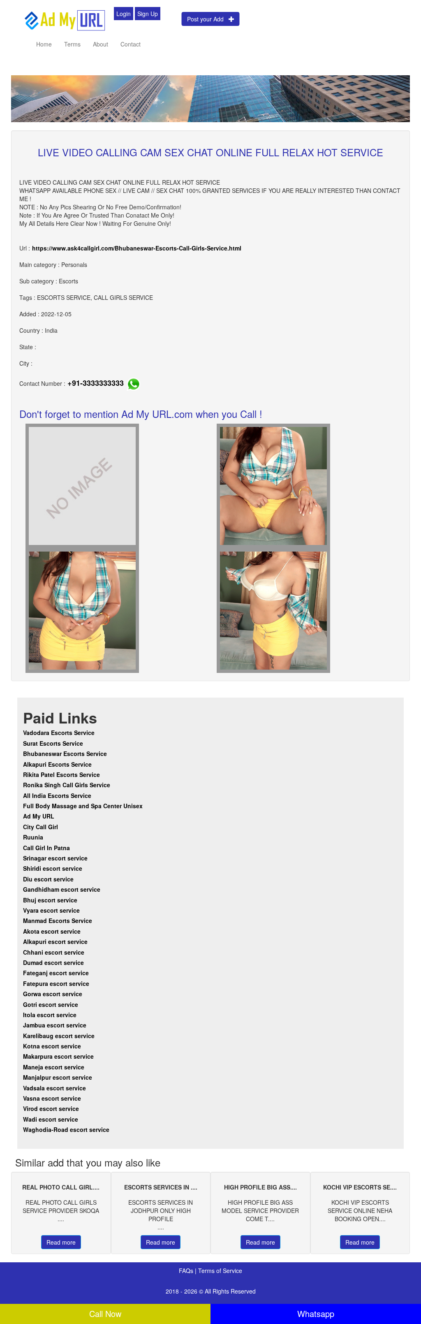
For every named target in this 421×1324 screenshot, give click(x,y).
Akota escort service (52, 931)
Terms (72, 44)
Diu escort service (48, 879)
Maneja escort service (53, 1067)
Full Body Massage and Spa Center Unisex (83, 806)
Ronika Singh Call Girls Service (66, 785)
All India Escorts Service (57, 795)
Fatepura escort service (56, 983)
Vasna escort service (52, 1098)
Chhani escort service (53, 952)
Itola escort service (49, 1015)
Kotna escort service (52, 1046)
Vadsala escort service (54, 1088)
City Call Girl (41, 827)
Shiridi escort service (52, 868)
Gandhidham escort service (61, 889)
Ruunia (33, 837)
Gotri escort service (50, 1004)
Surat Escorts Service (53, 743)
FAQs (187, 1270)
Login (123, 13)
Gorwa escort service (52, 994)
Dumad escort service (53, 962)
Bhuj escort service (50, 900)
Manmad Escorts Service (57, 920)
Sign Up (147, 13)
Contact (130, 44)
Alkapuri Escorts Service (57, 764)
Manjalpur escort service (57, 1077)
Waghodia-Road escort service (66, 1129)
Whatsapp (315, 1313)
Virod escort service (51, 1108)
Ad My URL (38, 816)
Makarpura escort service (58, 1056)
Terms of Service (220, 1270)
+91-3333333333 (95, 383)
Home (44, 44)
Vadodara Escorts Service (59, 732)
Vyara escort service (51, 910)
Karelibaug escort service (59, 1036)
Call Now (105, 1313)
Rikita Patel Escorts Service (61, 774)
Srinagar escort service (55, 858)
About (100, 44)
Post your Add (208, 19)
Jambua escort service (54, 1025)
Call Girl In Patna (46, 848)
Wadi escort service (50, 1119)
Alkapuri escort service (55, 941)
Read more (61, 1242)
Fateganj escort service (56, 973)
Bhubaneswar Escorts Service (65, 753)
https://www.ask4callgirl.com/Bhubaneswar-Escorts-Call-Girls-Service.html (136, 248)
